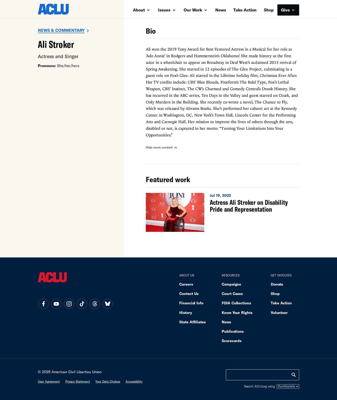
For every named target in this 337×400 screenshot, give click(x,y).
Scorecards (231, 340)
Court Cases (232, 293)
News (220, 9)
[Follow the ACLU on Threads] (94, 303)
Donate (277, 284)
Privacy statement (77, 381)
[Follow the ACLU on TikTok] (81, 303)
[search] (293, 374)
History (185, 312)
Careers (186, 284)
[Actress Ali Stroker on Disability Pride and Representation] (222, 212)
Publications (233, 331)
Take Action (245, 9)
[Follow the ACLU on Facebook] (43, 303)
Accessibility (134, 381)
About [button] (139, 9)
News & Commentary (61, 30)
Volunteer (279, 312)
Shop (269, 9)
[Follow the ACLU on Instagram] (69, 303)
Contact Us (189, 293)
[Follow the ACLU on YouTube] (56, 303)
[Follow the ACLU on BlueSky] (107, 303)
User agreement (49, 381)
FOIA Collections (236, 303)
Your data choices (107, 381)
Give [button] (286, 9)
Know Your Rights (237, 312)
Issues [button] (164, 9)
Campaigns (231, 284)
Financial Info (191, 303)
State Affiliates (192, 322)
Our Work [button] (193, 9)
